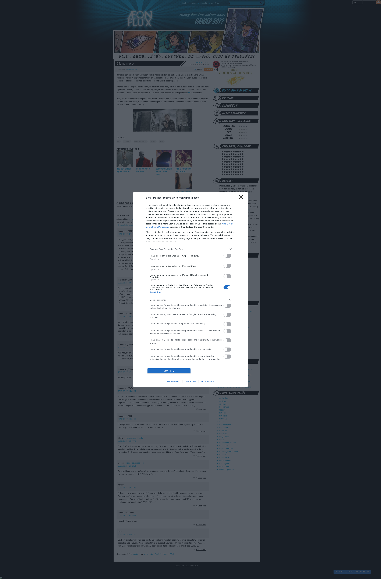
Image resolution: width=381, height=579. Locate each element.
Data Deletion (173, 381)
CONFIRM (169, 371)
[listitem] (190, 249)
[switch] (227, 256)
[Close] (242, 198)
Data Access (190, 381)
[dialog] (190, 289)
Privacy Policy (207, 381)
